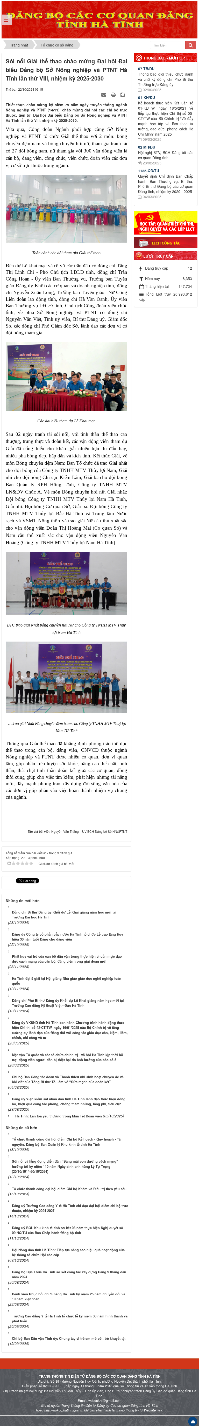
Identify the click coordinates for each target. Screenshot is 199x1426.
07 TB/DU (146, 68)
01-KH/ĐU (146, 97)
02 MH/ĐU (146, 147)
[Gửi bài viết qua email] (104, 94)
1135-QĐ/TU (148, 170)
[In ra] (114, 94)
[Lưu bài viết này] (123, 94)
